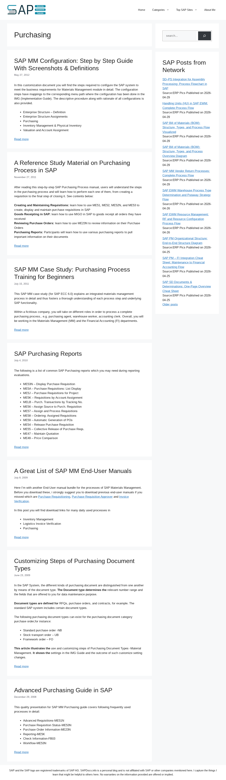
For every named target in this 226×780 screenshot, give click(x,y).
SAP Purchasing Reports (48, 353)
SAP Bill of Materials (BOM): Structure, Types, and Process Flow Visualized (186, 127)
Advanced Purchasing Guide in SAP (63, 690)
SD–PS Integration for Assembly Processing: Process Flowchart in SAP (184, 84)
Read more (21, 139)
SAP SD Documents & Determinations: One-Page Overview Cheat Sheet (186, 286)
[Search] (204, 35)
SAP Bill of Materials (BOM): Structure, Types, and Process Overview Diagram (182, 151)
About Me (209, 9)
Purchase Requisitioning (54, 496)
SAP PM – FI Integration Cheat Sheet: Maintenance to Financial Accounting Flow (183, 262)
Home (141, 9)
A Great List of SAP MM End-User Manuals (73, 470)
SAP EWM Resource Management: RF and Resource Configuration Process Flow (185, 219)
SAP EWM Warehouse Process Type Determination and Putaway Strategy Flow (186, 195)
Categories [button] (158, 9)
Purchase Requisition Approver (92, 496)
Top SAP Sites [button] (184, 9)
